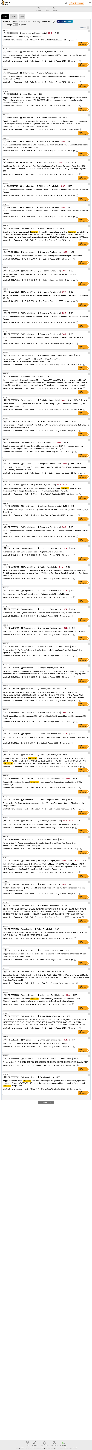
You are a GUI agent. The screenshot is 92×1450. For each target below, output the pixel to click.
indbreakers (45, 21)
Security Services (28, 162)
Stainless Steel (29, 861)
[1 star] (19, 22)
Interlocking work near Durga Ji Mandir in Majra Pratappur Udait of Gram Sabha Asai (36, 594)
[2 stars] (22, 22)
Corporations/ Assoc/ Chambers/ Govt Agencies (29, 252)
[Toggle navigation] (89, 3)
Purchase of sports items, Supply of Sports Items (22, 37)
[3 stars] (24, 22)
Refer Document (15, 40)
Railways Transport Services (28, 52)
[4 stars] (27, 22)
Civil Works (27, 929)
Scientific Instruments (29, 506)
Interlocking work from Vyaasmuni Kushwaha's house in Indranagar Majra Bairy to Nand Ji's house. (42, 613)
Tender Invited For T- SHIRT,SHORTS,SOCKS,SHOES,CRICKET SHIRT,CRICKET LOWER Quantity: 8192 (45, 1062)
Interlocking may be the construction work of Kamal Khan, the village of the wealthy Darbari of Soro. (41, 824)
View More (46, 1102)
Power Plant (28, 485)
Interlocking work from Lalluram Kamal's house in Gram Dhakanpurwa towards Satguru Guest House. (43, 256)
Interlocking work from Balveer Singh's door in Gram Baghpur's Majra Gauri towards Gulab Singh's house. (44, 631)
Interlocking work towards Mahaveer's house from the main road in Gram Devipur (35, 1043)
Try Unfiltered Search (65, 21)
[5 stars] (29, 22)
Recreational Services (29, 668)
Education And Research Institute (29, 355)
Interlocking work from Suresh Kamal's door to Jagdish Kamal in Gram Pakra (33, 552)
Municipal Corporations (28, 141)
